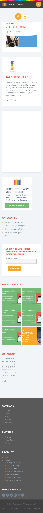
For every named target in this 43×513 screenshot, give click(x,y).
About (5, 508)
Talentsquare (11, 23)
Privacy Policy (9, 440)
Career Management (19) (15, 226)
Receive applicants (13, 474)
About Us (8, 411)
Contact (7, 443)
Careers (7, 414)
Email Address (11, 258)
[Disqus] (21, 141)
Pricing (7, 417)
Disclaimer (27, 508)
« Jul (4, 381)
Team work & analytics (15, 480)
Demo (7, 457)
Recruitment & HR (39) (14, 222)
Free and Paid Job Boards (16, 471)
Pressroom (9, 423)
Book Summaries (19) (13, 229)
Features (8, 460)
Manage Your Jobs (13, 463)
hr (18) (7, 236)
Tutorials (8, 437)
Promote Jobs (12, 468)
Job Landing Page (13, 466)
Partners (8, 420)
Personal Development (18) (16, 232)
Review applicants (13, 477)
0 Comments (16, 32)
